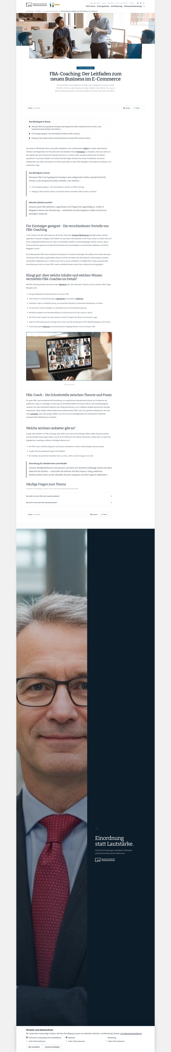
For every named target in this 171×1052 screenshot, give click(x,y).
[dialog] (85, 1039)
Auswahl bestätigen (52, 1047)
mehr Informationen (36, 1041)
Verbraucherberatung (133, 6)
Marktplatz (80, 151)
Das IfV (117, 3)
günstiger (34, 414)
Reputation (110, 3)
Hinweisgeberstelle (95, 3)
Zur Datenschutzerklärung (131, 1033)
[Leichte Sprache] (138, 3)
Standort (131, 3)
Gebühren (79, 298)
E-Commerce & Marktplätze (51, 11)
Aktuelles (38, 11)
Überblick (62, 284)
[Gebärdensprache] (141, 3)
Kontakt (104, 3)
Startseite (31, 11)
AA (144, 3)
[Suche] (144, 6)
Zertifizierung (116, 6)
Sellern (86, 148)
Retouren (46, 326)
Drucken (127, 108)
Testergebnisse (103, 6)
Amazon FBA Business (80, 235)
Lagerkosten (60, 298)
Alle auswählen (34, 1047)
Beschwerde (124, 3)
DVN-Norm (90, 6)
